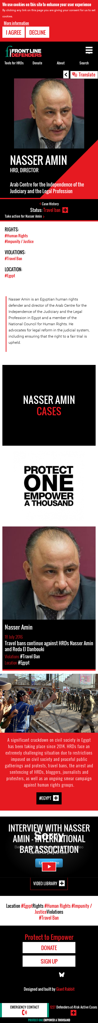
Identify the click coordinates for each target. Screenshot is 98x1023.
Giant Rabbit (65, 989)
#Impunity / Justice (19, 241)
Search (84, 62)
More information (16, 23)
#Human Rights (16, 236)
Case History (50, 203)
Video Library (45, 883)
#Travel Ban (13, 258)
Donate (37, 62)
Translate (87, 74)
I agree (13, 32)
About (61, 62)
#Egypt (10, 275)
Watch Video (49, 866)
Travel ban (51, 210)
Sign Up (49, 961)
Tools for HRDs (14, 62)
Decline (37, 32)
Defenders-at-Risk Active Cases (73, 1006)
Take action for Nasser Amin (23, 216)
